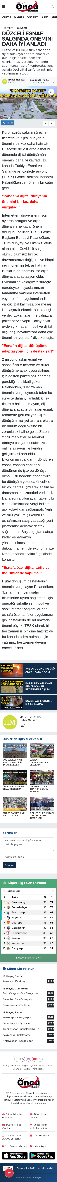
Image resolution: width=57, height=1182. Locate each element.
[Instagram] (28, 1059)
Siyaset (19, 17)
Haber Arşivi (40, 1146)
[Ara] (52, 7)
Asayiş (6, 17)
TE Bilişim (36, 1178)
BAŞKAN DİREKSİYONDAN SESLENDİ (39, 762)
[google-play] (42, 1156)
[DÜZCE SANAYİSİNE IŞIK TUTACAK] (15, 804)
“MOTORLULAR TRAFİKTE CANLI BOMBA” (39, 789)
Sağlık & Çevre (29, 1066)
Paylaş (9, 123)
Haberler (7, 28)
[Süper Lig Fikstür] (53, 969)
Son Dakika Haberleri (16, 1146)
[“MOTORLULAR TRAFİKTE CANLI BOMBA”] (42, 777)
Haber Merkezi (28, 720)
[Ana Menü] (3, 6)
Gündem (32, 17)
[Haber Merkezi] (10, 722)
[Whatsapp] (40, 1059)
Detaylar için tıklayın (28, 957)
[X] (22, 1059)
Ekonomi (17, 1069)
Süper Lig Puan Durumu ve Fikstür (11, 1137)
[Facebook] (16, 1059)
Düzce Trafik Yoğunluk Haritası (38, 1126)
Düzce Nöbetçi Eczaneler (12, 1116)
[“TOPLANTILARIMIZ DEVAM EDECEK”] (15, 777)
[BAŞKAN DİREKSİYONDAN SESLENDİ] (42, 750)
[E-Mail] (22, 726)
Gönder (9, 865)
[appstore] (15, 1156)
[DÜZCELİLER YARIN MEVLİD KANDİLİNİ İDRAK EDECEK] (15, 750)
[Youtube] (34, 1059)
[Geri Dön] (9, 1172)
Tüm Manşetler (41, 1136)
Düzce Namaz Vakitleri (11, 1126)
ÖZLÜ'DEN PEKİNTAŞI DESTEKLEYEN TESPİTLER (42, 815)
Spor (45, 17)
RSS (9, 1168)
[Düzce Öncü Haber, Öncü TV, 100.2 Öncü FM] (27, 6)
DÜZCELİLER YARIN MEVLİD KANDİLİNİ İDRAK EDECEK (13, 762)
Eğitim (27, 1069)
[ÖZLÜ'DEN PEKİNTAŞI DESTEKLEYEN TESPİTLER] (42, 804)
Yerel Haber (38, 1069)
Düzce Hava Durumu (38, 1116)
